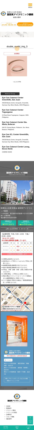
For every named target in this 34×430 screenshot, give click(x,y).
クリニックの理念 (11, 412)
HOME (8, 406)
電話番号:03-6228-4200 (9, 217)
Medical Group (10, 93)
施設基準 (9, 419)
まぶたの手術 (17, 81)
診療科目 (9, 414)
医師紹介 (9, 408)
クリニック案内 (11, 410)
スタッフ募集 (10, 416)
